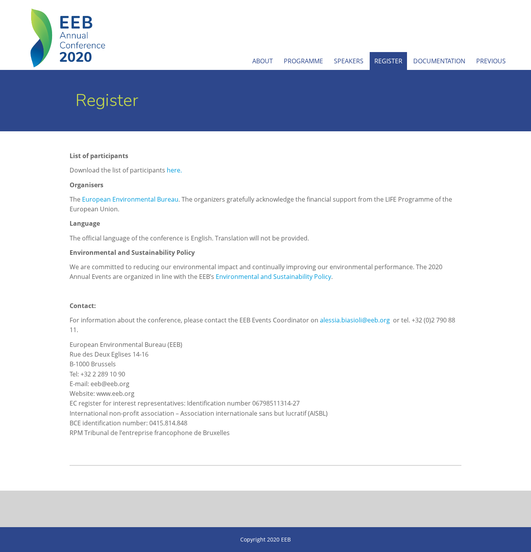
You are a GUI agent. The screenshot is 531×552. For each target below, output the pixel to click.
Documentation (439, 61)
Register (388, 61)
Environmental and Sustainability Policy (273, 276)
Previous (491, 61)
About (262, 61)
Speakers (348, 61)
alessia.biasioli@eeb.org (355, 320)
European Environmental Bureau (130, 199)
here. (174, 170)
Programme (303, 61)
